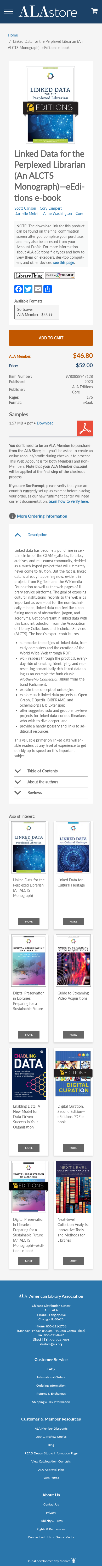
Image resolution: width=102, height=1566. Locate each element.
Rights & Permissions (51, 1529)
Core (79, 213)
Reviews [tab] (34, 792)
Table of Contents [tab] (42, 770)
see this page (63, 262)
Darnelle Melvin (26, 213)
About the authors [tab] (42, 781)
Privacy (51, 1513)
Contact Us (51, 1504)
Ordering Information (51, 1385)
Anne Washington (57, 213)
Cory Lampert (51, 208)
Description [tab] (37, 534)
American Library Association (56, 1296)
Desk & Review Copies (51, 1436)
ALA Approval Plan (51, 1470)
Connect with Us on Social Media (51, 1537)
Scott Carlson (25, 208)
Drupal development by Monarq (48, 1561)
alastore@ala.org (51, 1344)
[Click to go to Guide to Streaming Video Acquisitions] (73, 960)
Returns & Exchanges (51, 1393)
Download (45, 423)
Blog (51, 1445)
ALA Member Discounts (51, 1428)
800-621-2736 (56, 1326)
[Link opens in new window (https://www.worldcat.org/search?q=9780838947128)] (60, 275)
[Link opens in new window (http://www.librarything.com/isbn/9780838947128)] (29, 275)
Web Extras (51, 1478)
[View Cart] (94, 12)
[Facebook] (18, 288)
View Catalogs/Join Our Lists (51, 1461)
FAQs (51, 1369)
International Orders (51, 1377)
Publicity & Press (51, 1521)
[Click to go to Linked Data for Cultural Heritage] (73, 847)
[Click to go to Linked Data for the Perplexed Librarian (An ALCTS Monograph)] (28, 847)
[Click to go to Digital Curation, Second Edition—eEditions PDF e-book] (73, 1074)
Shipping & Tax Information (51, 1402)
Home (13, 35)
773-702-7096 (59, 1340)
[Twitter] (28, 288)
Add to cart (51, 338)
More (29, 921)
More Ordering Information (42, 515)
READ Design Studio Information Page (51, 1453)
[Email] (38, 288)
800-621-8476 (54, 1335)
